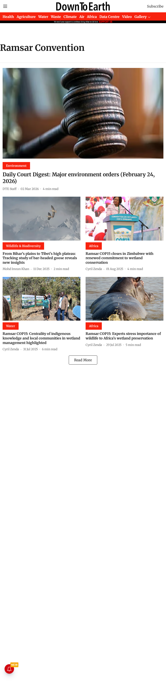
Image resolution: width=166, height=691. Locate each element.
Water (43, 16)
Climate (70, 16)
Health (8, 16)
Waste (56, 16)
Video (127, 16)
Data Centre (109, 16)
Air (81, 16)
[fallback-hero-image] (83, 113)
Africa (92, 16)
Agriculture (26, 16)
